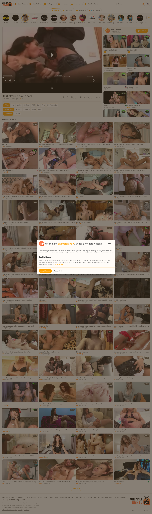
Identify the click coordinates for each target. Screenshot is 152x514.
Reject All (57, 271)
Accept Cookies (45, 271)
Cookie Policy (58, 265)
